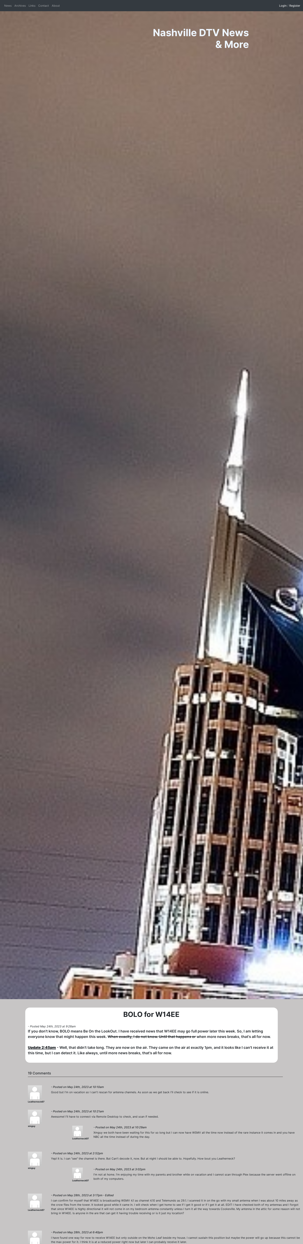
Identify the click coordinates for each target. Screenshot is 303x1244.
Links (32, 5)
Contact (43, 5)
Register (294, 5)
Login (283, 5)
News (8, 5)
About (56, 5)
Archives (20, 5)
